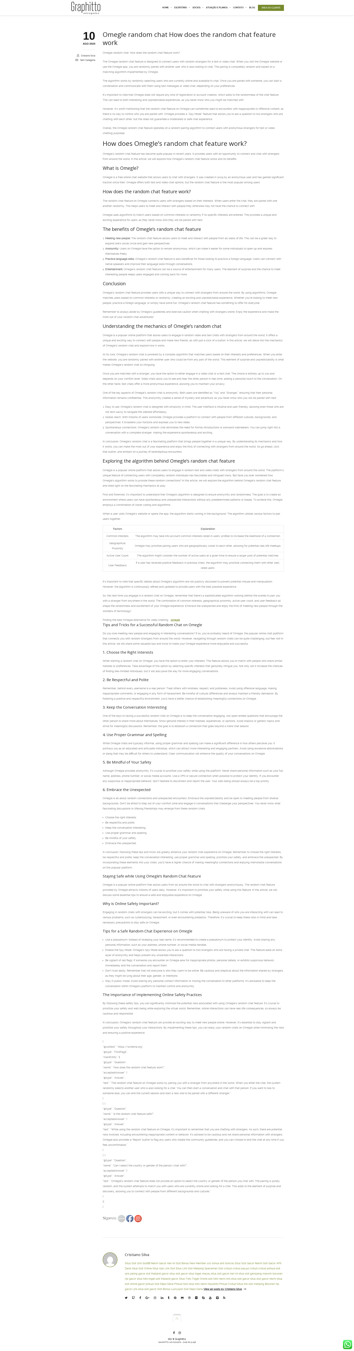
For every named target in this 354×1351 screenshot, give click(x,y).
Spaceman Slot (213, 1268)
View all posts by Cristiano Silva (223, 1289)
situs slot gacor (178, 1273)
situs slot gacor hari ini (224, 1273)
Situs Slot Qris (133, 1263)
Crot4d (232, 1283)
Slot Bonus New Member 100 (193, 1263)
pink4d (271, 1268)
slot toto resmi (216, 1278)
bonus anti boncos (223, 1263)
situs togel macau (199, 1273)
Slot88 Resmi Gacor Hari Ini (159, 1263)
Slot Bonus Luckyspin (170, 1289)
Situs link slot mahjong (250, 1283)
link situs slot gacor (237, 1278)
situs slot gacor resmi (263, 1278)
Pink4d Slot (181, 1283)
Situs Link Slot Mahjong (190, 1268)
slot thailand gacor (157, 1273)
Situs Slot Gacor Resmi (248, 1263)
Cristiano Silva (88, 55)
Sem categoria (87, 60)
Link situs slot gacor (145, 1289)
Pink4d (223, 1283)
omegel (175, 619)
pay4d (245, 1268)
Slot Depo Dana (164, 1283)
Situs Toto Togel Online (193, 1278)
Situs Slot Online (142, 1268)
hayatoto (213, 1283)
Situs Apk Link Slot (163, 1268)
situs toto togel (146, 1278)
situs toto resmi (198, 1283)
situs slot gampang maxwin (255, 1273)
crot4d (228, 1268)
